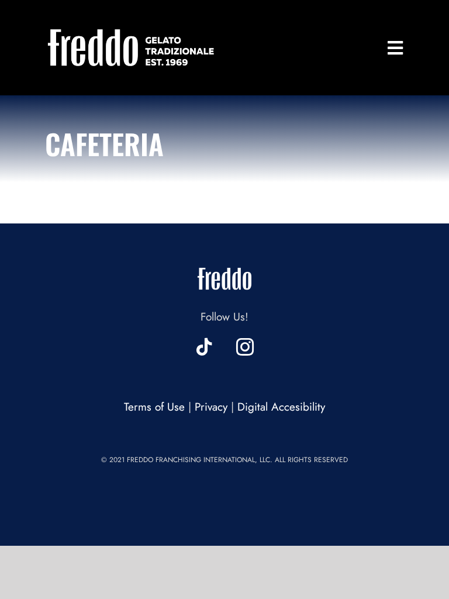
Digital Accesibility (281, 407)
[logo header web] (131, 29)
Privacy (211, 407)
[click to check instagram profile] (245, 346)
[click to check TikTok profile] (204, 346)
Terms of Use (154, 407)
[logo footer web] (224, 265)
